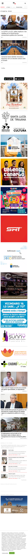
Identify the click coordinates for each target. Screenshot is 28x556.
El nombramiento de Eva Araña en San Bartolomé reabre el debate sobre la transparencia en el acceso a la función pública (13, 435)
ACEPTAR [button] (12, 553)
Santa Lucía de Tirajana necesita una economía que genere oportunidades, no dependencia (13, 388)
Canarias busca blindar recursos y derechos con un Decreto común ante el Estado (13, 58)
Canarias (24, 37)
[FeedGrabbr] (14, 480)
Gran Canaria (23, 438)
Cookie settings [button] (5, 553)
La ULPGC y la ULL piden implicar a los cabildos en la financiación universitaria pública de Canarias (14, 33)
